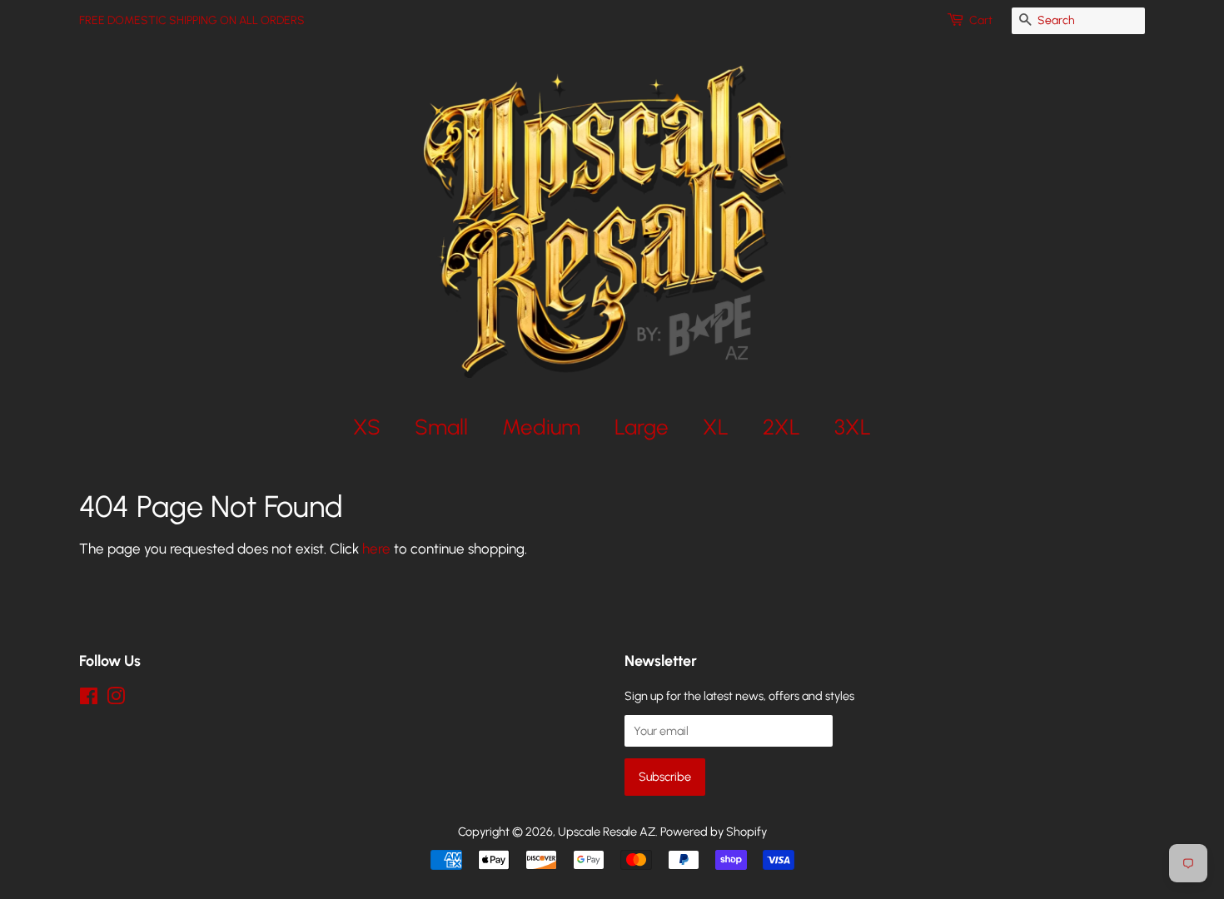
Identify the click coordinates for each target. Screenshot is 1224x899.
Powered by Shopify (713, 831)
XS (367, 427)
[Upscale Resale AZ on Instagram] (116, 699)
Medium (541, 427)
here (376, 548)
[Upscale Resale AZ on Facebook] (88, 699)
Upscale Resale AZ (606, 831)
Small (441, 427)
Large (641, 427)
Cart (981, 20)
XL (716, 427)
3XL (852, 427)
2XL (781, 427)
